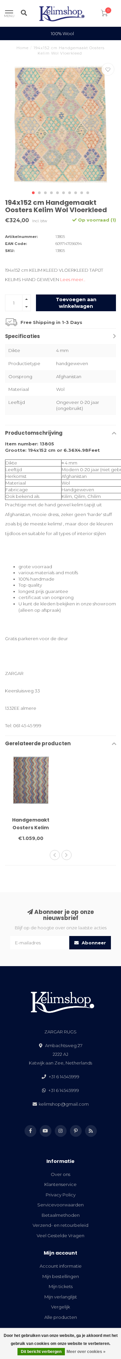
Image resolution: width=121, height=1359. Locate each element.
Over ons (60, 1174)
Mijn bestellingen (60, 1276)
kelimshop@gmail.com (64, 1104)
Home (22, 48)
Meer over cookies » (86, 1351)
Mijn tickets (61, 1286)
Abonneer (93, 942)
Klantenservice (60, 1184)
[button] (33, 192)
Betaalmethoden (61, 1215)
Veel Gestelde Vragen (60, 1235)
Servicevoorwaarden (60, 1204)
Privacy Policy (61, 1194)
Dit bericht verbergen (41, 1351)
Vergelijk (60, 1306)
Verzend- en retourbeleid (60, 1225)
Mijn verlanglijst (60, 1296)
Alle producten (60, 1317)
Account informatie (61, 1266)
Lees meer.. (72, 279)
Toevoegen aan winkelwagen (76, 302)
